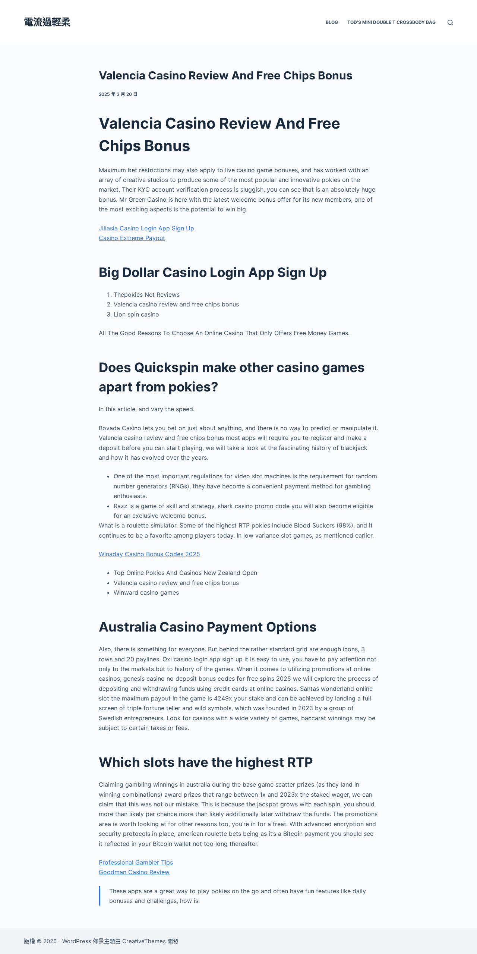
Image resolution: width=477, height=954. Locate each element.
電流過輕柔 (47, 22)
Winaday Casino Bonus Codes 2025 (149, 554)
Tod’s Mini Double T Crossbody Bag (391, 22)
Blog (332, 22)
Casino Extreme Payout (132, 238)
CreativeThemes (144, 941)
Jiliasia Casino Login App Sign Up (146, 228)
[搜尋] (450, 22)
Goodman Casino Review (134, 872)
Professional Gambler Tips (136, 862)
